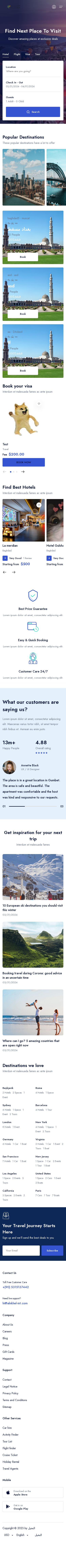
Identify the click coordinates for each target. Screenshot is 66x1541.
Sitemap (7, 1407)
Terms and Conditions (15, 1400)
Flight (17, 54)
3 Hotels (23, 156)
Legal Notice (10, 1386)
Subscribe (52, 1250)
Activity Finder (10, 1435)
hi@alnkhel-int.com (15, 1303)
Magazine (8, 1359)
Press (6, 1345)
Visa (27, 54)
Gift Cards (8, 1352)
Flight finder (9, 1448)
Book (23, 257)
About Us (8, 1325)
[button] (10, 472)
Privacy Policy (10, 1393)
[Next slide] (23, 472)
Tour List (7, 1441)
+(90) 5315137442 (16, 1287)
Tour (37, 54)
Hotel (6, 54)
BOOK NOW (23, 462)
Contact (7, 1380)
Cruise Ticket (10, 1455)
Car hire (7, 1428)
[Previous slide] (5, 472)
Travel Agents (10, 1469)
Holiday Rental (11, 1462)
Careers (7, 1331)
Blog (5, 1338)
